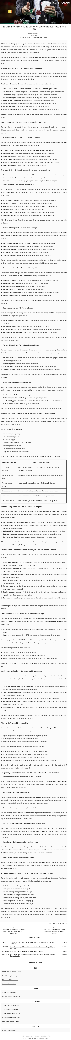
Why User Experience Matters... (11, 1017)
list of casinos (8, 424)
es (23, 1038)
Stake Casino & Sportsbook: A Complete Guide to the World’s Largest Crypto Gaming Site (13, 931)
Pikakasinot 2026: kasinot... (10, 980)
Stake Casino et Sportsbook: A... (11, 1013)
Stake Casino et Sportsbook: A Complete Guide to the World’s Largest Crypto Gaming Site (32, 947)
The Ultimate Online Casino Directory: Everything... (34, 37)
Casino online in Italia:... (9, 984)
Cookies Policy (44, 1036)
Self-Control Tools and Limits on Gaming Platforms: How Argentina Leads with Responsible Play (32, 955)
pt (32, 1038)
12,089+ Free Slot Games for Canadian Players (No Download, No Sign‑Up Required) (54, 931)
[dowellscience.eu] (35, 12)
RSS (49, 1036)
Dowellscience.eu (29, 1036)
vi (37, 1038)
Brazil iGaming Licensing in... (10, 976)
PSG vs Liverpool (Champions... (11, 996)
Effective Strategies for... (9, 1030)
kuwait (29, 1038)
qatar (35, 1038)
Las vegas (34, 35)
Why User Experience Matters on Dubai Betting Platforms (26, 951)
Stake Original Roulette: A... (10, 992)
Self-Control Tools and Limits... (11, 1021)
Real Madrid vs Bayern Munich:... (12, 971)
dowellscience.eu (34, 33)
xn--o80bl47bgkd (43, 1038)
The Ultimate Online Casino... (11, 1009)
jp (25, 1038)
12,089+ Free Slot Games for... (11, 1005)
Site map (36, 1036)
